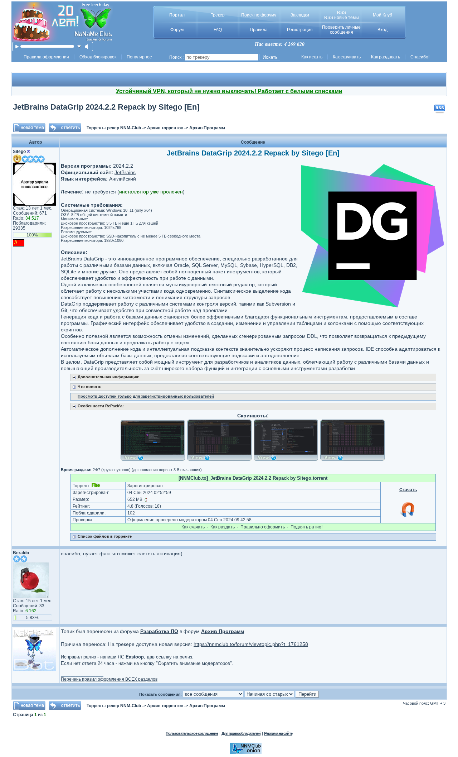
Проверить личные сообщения (341, 30)
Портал (177, 15)
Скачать (408, 489)
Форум (177, 29)
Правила (259, 29)
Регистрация (300, 29)
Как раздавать (385, 56)
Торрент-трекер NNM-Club (114, 127)
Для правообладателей (240, 733)
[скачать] (79, 46)
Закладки (300, 15)
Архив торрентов (165, 127)
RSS (341, 12)
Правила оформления (46, 56)
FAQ (218, 29)
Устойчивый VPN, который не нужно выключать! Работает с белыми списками (229, 91)
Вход (382, 29)
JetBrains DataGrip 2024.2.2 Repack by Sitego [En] (106, 106)
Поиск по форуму (258, 15)
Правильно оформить (262, 527)
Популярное (139, 56)
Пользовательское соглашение (192, 733)
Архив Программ (207, 127)
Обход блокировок (97, 56)
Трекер (218, 15)
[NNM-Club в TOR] (246, 752)
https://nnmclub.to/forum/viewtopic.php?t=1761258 (251, 644)
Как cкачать (193, 527)
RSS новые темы (341, 17)
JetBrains (125, 172)
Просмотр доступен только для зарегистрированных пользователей (146, 396)
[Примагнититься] (407, 516)
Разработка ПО (159, 631)
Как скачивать (347, 56)
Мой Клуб (382, 15)
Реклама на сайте (278, 733)
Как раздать (222, 527)
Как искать (311, 56)
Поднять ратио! (306, 527)
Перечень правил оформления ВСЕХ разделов (109, 679)
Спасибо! (419, 56)
